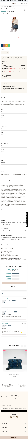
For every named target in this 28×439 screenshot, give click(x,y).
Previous (22, 346)
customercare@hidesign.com (15, 258)
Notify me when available (26, 219)
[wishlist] (22, 3)
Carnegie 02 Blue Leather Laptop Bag (15, 374)
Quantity (2, 49)
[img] (5, 310)
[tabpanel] (14, 25)
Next (25, 346)
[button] (3, 11)
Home (2, 6)
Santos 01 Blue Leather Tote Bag (9, 6)
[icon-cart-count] (24, 3)
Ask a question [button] (14, 286)
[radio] (2, 45)
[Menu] (2, 3)
